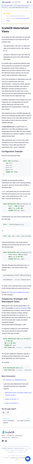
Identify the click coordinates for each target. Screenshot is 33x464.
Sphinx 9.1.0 (14, 457)
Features (5, 7)
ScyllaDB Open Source (22, 5)
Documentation (16, 2)
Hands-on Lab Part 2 (11, 403)
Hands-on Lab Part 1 (11, 399)
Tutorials (10, 435)
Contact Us (6, 437)
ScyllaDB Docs (8, 5)
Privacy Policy (19, 448)
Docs (3, 435)
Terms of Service (7, 448)
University (19, 435)
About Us (14, 437)
